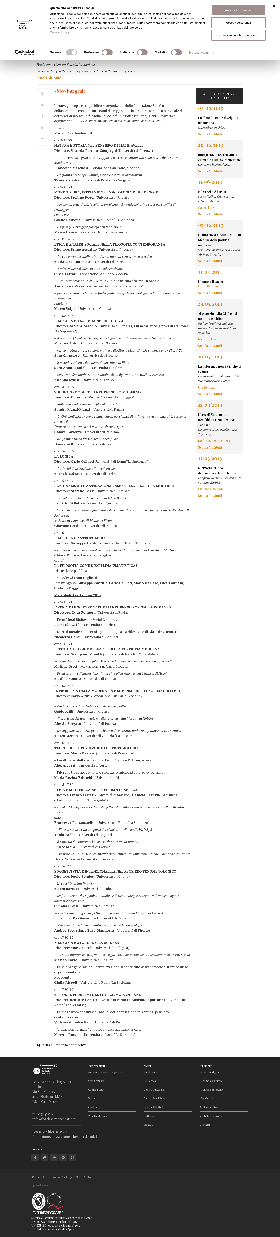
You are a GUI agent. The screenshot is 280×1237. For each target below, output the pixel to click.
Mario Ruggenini (209, 286)
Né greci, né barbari (213, 192)
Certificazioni (96, 1081)
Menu (147, 1066)
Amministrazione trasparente (106, 1072)
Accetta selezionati (238, 22)
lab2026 (148, 1124)
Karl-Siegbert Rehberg (214, 441)
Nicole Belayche (209, 339)
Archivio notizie (209, 1107)
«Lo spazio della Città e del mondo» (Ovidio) (217, 316)
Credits (92, 1107)
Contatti (205, 1124)
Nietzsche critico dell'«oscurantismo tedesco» (219, 470)
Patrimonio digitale (211, 1081)
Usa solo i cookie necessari (238, 35)
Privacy (92, 1098)
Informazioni (96, 1066)
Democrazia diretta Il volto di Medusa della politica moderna (219, 240)
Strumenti (206, 1066)
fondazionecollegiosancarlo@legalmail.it (64, 1136)
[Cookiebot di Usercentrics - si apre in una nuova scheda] (24, 52)
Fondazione (151, 1072)
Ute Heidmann (208, 387)
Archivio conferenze (212, 1089)
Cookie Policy (60, 32)
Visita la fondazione (211, 1116)
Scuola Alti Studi (154, 1107)
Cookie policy (96, 1089)
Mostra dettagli (199, 52)
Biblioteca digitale (210, 1072)
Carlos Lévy (206, 207)
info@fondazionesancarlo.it (54, 1119)
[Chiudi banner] (274, 6)
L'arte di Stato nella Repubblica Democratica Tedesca (216, 420)
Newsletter (206, 1098)
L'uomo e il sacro (210, 281)
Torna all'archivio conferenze (63, 1045)
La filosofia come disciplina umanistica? (218, 120)
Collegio (149, 1116)
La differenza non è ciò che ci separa (219, 368)
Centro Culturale (154, 1089)
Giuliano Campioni (211, 489)
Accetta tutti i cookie (238, 10)
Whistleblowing (97, 1116)
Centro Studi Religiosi (157, 1098)
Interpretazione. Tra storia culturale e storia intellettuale (219, 157)
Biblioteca (150, 1081)
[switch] (107, 52)
